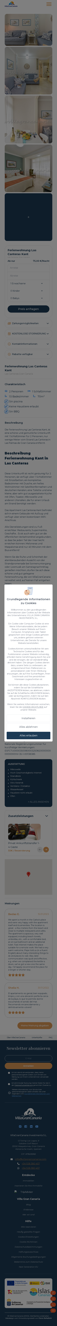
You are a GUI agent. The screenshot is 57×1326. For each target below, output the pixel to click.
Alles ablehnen (28, 726)
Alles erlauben (28, 735)
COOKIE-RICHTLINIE (33, 707)
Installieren (28, 718)
